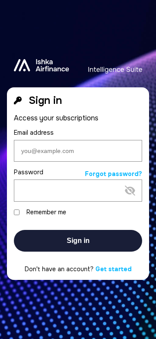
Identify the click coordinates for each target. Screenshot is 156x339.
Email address (34, 132)
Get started (113, 269)
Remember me (46, 212)
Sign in (78, 240)
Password (28, 172)
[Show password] (71, 204)
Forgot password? (113, 174)
